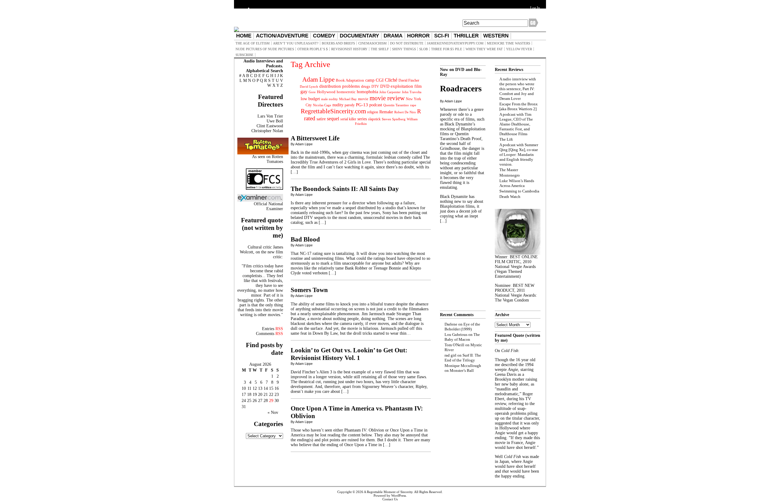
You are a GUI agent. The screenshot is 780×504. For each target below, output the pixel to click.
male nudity (329, 99)
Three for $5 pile (446, 49)
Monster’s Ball (462, 370)
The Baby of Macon (462, 337)
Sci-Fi (441, 36)
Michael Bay (348, 99)
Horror (418, 36)
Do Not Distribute (407, 43)
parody (350, 105)
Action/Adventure (282, 36)
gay (303, 91)
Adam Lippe (318, 79)
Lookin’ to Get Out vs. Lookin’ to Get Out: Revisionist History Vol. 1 (349, 354)
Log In (535, 8)
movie (363, 99)
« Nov (273, 412)
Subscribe (245, 55)
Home (243, 36)
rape (413, 105)
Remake (386, 112)
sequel (333, 118)
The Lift (506, 139)
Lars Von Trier (270, 116)
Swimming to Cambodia (519, 191)
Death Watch (509, 196)
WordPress (398, 495)
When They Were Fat (484, 49)
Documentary (359, 36)
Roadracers (461, 88)
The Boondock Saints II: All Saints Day (345, 188)
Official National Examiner (268, 206)
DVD (384, 86)
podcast (375, 105)
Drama (393, 36)
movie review (387, 98)
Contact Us (390, 499)
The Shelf (380, 49)
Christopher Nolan (267, 131)
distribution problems (339, 86)
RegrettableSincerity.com (333, 111)
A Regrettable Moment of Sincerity (388, 492)
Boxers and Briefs (338, 43)
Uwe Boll (275, 121)
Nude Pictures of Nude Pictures (265, 49)
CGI (380, 80)
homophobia (367, 92)
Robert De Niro (405, 112)
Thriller (466, 36)
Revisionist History (349, 49)
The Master (508, 169)
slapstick (374, 119)
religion (372, 112)
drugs (365, 86)
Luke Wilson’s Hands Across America (516, 183)
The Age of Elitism (253, 43)
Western (496, 36)
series (362, 119)
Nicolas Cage (322, 105)
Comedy (324, 36)
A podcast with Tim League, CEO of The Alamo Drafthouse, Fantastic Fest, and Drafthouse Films (516, 124)
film (418, 86)
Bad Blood (305, 239)
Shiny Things (404, 49)
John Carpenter (390, 92)
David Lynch (309, 86)
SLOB (423, 49)
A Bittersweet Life (315, 138)
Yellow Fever (519, 49)
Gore (312, 92)
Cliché (391, 80)
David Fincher (409, 80)
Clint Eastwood (270, 126)
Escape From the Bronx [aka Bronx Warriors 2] (518, 106)
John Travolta (411, 92)
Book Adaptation (350, 80)
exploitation (402, 86)
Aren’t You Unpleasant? (295, 43)
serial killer (348, 119)
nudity (337, 105)
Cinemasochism (372, 43)
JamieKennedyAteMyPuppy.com (455, 43)
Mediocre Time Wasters (508, 43)
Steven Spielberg (394, 119)
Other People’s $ (312, 49)
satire (321, 118)
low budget (310, 98)
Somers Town (309, 290)
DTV (375, 86)
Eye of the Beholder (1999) (462, 326)
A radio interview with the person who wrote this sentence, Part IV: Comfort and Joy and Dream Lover (517, 89)
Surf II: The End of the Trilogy (463, 357)
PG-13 (362, 104)
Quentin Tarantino (396, 105)
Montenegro (509, 175)
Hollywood (326, 92)
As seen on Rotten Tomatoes (267, 159)
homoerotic (346, 92)
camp (369, 80)
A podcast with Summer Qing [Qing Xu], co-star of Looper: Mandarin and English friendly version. (518, 155)
